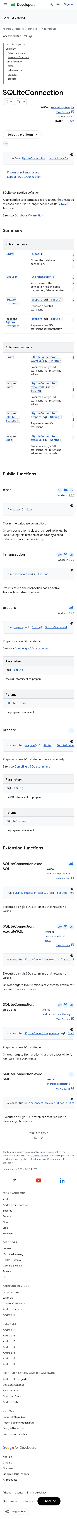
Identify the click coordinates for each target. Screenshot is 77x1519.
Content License (39, 1155)
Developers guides (13, 1384)
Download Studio (12, 1396)
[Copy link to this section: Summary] (26, 231)
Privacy (7, 1271)
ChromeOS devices (14, 1303)
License (19, 1492)
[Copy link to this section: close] (15, 490)
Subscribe (49, 1501)
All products (10, 1479)
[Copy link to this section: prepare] (19, 608)
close (63, 204)
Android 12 (9, 1358)
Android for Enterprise (15, 1205)
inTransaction (41, 276)
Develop (32, 28)
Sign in (68, 4)
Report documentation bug (18, 1422)
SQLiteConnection (33, 158)
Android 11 (9, 1364)
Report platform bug (14, 1417)
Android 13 (9, 1352)
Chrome (7, 1462)
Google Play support (14, 1428)
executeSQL (38, 387)
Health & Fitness (12, 1259)
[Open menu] (5, 4)
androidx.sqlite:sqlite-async (57, 1014)
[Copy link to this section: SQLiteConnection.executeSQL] (26, 932)
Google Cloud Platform (16, 1474)
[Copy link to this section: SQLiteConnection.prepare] (19, 1010)
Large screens (11, 1292)
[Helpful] (25, 36)
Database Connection (29, 215)
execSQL (36, 360)
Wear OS (8, 1297)
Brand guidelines (37, 1492)
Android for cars (12, 1309)
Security (7, 1210)
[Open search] (51, 4)
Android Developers (13, 28)
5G (4, 1277)
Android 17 (9, 1329)
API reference (15, 17)
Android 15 (9, 1341)
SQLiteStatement (13, 301)
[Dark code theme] (72, 154)
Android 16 (9, 1335)
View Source (63, 112)
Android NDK (10, 1402)
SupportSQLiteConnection (24, 177)
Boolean (12, 276)
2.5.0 (71, 116)
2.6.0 (71, 559)
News (6, 1222)
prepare (37, 299)
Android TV (9, 1314)
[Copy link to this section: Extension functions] (47, 848)
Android (7, 1199)
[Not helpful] (30, 36)
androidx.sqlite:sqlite (62, 107)
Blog (5, 1227)
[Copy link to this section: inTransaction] (28, 555)
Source (7, 1216)
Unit (10, 254)
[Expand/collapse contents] (23, 44)
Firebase (8, 1468)
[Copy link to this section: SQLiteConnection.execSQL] (13, 869)
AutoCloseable (58, 158)
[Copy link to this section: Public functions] (40, 474)
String (55, 299)
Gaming (7, 1248)
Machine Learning (13, 1254)
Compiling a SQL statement (32, 648)
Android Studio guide (15, 1379)
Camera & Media (12, 1265)
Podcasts (8, 1233)
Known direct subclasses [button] (24, 175)
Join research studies (15, 1434)
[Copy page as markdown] (18, 102)
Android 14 (9, 1347)
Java (71, 121)
